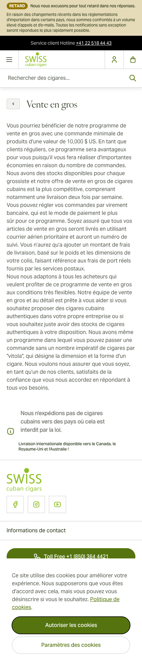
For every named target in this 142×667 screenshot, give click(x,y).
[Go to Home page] (61, 59)
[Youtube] (57, 504)
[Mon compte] (114, 59)
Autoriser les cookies (71, 625)
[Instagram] (36, 504)
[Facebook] (15, 504)
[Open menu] (9, 59)
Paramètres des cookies (71, 645)
